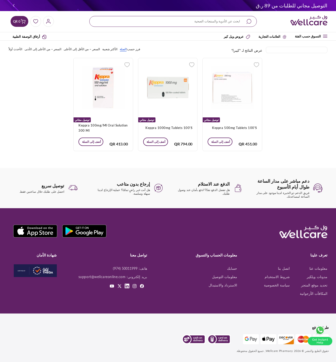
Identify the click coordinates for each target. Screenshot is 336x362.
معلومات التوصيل (224, 277)
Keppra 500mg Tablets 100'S (234, 128)
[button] (14, 5)
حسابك (232, 268)
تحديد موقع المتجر (314, 285)
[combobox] (173, 21)
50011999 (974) (125, 268)
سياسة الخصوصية (277, 285)
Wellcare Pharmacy (279, 351)
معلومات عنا (318, 268)
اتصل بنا (284, 268)
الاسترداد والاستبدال (223, 285)
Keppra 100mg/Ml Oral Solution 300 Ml (103, 127)
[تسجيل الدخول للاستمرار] (256, 64)
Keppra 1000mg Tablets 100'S (168, 128)
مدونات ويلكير (317, 277)
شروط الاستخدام (277, 277)
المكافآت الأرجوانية (313, 294)
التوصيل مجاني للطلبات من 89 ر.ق (291, 5)
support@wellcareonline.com (102, 277)
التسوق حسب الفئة (308, 36)
